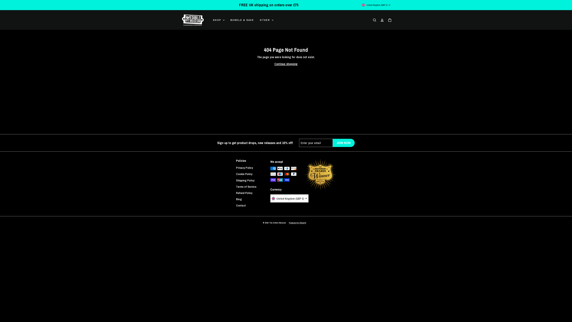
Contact (241, 205)
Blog (239, 199)
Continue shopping (286, 64)
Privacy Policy (244, 168)
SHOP (217, 20)
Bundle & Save (242, 20)
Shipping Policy (245, 180)
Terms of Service (246, 187)
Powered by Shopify (297, 223)
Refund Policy (244, 193)
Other (265, 20)
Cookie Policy (244, 174)
